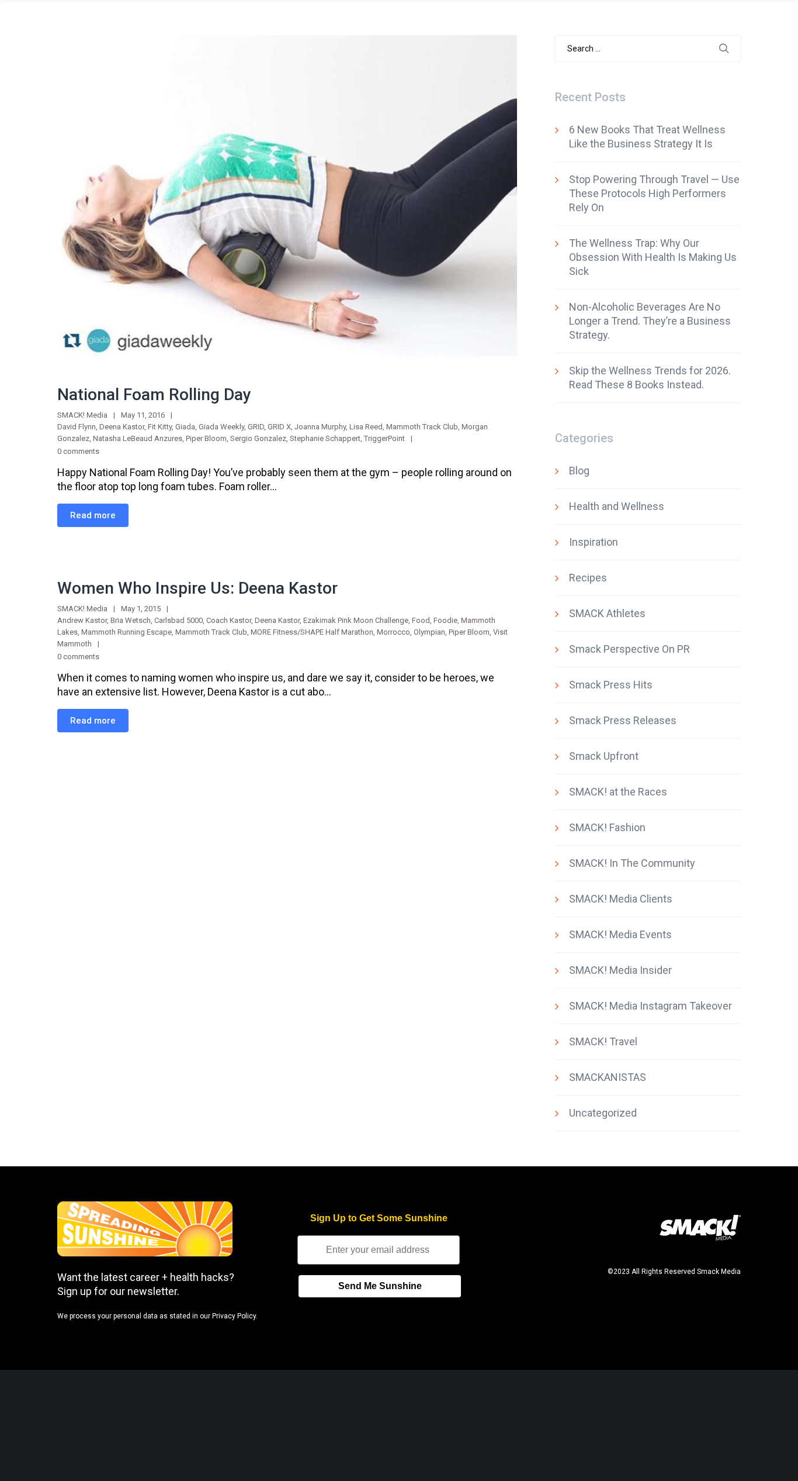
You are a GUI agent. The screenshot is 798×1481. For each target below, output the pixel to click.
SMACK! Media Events (620, 934)
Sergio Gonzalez (258, 438)
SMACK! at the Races (618, 792)
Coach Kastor (228, 620)
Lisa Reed (366, 426)
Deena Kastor (121, 426)
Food (421, 620)
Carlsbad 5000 (178, 620)
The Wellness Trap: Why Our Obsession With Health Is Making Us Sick (653, 257)
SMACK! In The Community (632, 863)
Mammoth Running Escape (126, 632)
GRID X (279, 426)
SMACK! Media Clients (620, 899)
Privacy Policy (234, 1316)
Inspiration (593, 542)
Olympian (429, 632)
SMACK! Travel (603, 1041)
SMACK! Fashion (607, 827)
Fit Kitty (160, 426)
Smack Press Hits (611, 684)
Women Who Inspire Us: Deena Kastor (197, 588)
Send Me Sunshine (380, 1286)
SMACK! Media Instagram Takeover (650, 1006)
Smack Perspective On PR (629, 649)
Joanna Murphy (320, 426)
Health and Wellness (616, 506)
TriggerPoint (384, 438)
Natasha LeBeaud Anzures (137, 438)
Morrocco (393, 632)
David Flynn (76, 426)
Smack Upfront (604, 756)
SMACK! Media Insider (620, 970)
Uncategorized (603, 1113)
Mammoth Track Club (422, 426)
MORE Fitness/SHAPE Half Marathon (312, 632)
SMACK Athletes (607, 613)
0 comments (78, 451)
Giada (185, 426)
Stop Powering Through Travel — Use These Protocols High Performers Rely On (654, 193)
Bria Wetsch (130, 620)
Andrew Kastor (82, 620)
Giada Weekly (221, 426)
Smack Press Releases (622, 720)
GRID (256, 426)
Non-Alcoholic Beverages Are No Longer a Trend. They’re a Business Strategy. (650, 321)
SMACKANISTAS (607, 1077)
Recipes (588, 577)
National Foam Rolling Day (154, 394)
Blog (579, 470)
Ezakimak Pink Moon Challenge (355, 620)
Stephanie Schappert (325, 438)
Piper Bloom (206, 438)
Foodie (445, 620)
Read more (93, 515)
